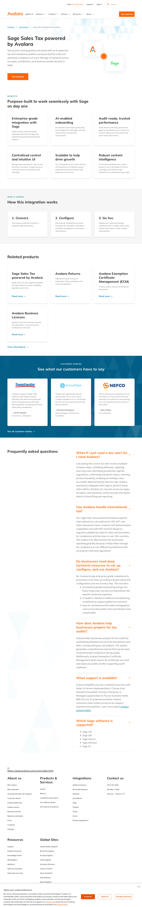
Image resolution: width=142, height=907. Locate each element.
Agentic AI (29, 14)
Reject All (104, 896)
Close (138, 886)
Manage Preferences (124, 896)
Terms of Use (51, 902)
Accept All (88, 896)
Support (90, 4)
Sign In (99, 4)
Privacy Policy (62, 904)
